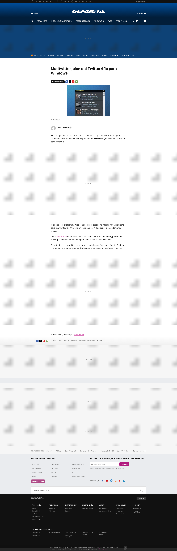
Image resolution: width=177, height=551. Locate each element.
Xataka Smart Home (38, 517)
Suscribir (124, 464)
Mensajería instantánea (87, 341)
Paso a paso (36, 464)
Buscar (142, 490)
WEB (110, 21)
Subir (140, 498)
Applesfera (35, 514)
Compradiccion (120, 514)
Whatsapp (125, 55)
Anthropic (60, 55)
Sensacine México (71, 532)
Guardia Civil (95, 55)
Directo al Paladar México (87, 533)
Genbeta (88, 11)
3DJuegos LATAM (54, 532)
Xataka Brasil (36, 535)
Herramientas (36, 468)
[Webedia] (37, 498)
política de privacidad (117, 468)
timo (72, 472)
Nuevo (140, 14)
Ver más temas (38, 481)
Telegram (144, 21)
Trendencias (120, 508)
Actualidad (55, 464)
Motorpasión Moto (105, 511)
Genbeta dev (75, 468)
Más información (103, 549)
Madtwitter (79, 334)
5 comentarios (58, 81)
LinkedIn (124, 480)
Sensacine (68, 508)
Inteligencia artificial (77, 464)
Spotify (134, 55)
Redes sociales (37, 472)
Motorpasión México (103, 533)
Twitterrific (62, 236)
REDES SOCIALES (83, 21)
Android (104, 55)
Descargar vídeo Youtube (88, 451)
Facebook (141, 21)
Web (60, 341)
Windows (74, 341)
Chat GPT (49, 451)
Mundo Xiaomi (36, 519)
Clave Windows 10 (71, 451)
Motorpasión (103, 508)
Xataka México (36, 532)
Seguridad (54, 468)
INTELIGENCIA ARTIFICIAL (61, 21)
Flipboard (137, 21)
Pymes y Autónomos (136, 511)
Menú (36, 14)
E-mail (76, 81)
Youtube (107, 480)
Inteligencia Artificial (78, 476)
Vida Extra (52, 511)
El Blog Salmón (137, 508)
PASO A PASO (121, 21)
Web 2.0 (66, 341)
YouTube (85, 55)
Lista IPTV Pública (123, 451)
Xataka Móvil (36, 511)
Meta (77, 55)
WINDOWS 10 (99, 21)
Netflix (34, 476)
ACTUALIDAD (42, 21)
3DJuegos (52, 508)
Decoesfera (119, 511)
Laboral (53, 472)
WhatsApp (54, 476)
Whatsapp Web (114, 55)
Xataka (34, 508)
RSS (115, 480)
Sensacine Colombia (68, 536)
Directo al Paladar (87, 508)
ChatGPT (51, 55)
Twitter (133, 21)
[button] (64, 127)
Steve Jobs (69, 55)
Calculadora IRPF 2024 (107, 451)
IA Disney (59, 451)
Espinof (67, 511)
